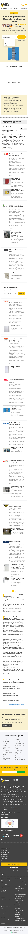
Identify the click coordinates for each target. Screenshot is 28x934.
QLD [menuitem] (6, 45)
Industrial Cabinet (6, 132)
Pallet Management (19, 892)
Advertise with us (4, 856)
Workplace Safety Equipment (21, 920)
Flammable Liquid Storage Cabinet (10, 144)
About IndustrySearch (5, 848)
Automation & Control (5, 878)
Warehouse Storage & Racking (9, 130)
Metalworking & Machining (20, 884)
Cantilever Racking (15, 141)
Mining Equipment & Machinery (21, 886)
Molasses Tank (20, 146)
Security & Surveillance (19, 896)
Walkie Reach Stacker (20, 759)
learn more (7, 725)
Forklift (4, 756)
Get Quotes (21, 37)
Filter (24, 129)
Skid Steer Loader (19, 750)
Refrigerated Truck (19, 745)
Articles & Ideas (4, 846)
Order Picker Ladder (7, 147)
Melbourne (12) (22, 136)
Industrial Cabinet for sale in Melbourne (11, 688)
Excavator (5, 754)
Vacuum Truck (18, 757)
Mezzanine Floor (12, 146)
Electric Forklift (6, 750)
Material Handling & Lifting (20, 882)
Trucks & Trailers (18, 902)
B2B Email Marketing (5, 852)
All (20, 134)
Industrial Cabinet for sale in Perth (10, 693)
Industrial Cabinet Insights (9, 149)
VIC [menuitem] (5, 43)
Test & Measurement (19, 898)
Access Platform (16, 140)
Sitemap (2, 860)
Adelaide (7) (11, 139)
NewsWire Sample (4, 854)
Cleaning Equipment (5, 884)
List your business (14, 864)
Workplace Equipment (19, 918)
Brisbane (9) (5, 137)
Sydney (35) (14, 136)
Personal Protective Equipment (21, 894)
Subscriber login (14, 871)
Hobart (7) (4, 139)
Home (2, 843)
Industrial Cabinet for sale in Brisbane (11, 691)
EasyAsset (15, 808)
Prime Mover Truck (19, 743)
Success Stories (4, 858)
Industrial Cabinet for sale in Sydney (10, 686)
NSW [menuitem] (6, 41)
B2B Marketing (4, 850)
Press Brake (18, 741)
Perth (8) (11, 137)
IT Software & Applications (6, 919)
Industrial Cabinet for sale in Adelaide (11, 700)
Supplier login (14, 867)
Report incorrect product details (16, 704)
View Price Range (21, 40)
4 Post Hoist (5, 740)
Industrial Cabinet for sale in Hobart (10, 698)
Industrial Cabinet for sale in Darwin (10, 695)
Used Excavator (18, 755)
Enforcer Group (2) (14, 134)
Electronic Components (5, 899)
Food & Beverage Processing (6, 902)
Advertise (25, 1)
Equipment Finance (7, 752)
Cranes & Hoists (4, 893)
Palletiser (17, 739)
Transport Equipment (19, 900)
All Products (5, 129)
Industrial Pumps (4, 914)
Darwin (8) (17, 137)
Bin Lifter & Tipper (7, 741)
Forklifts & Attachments (5, 904)
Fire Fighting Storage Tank (17, 143)
